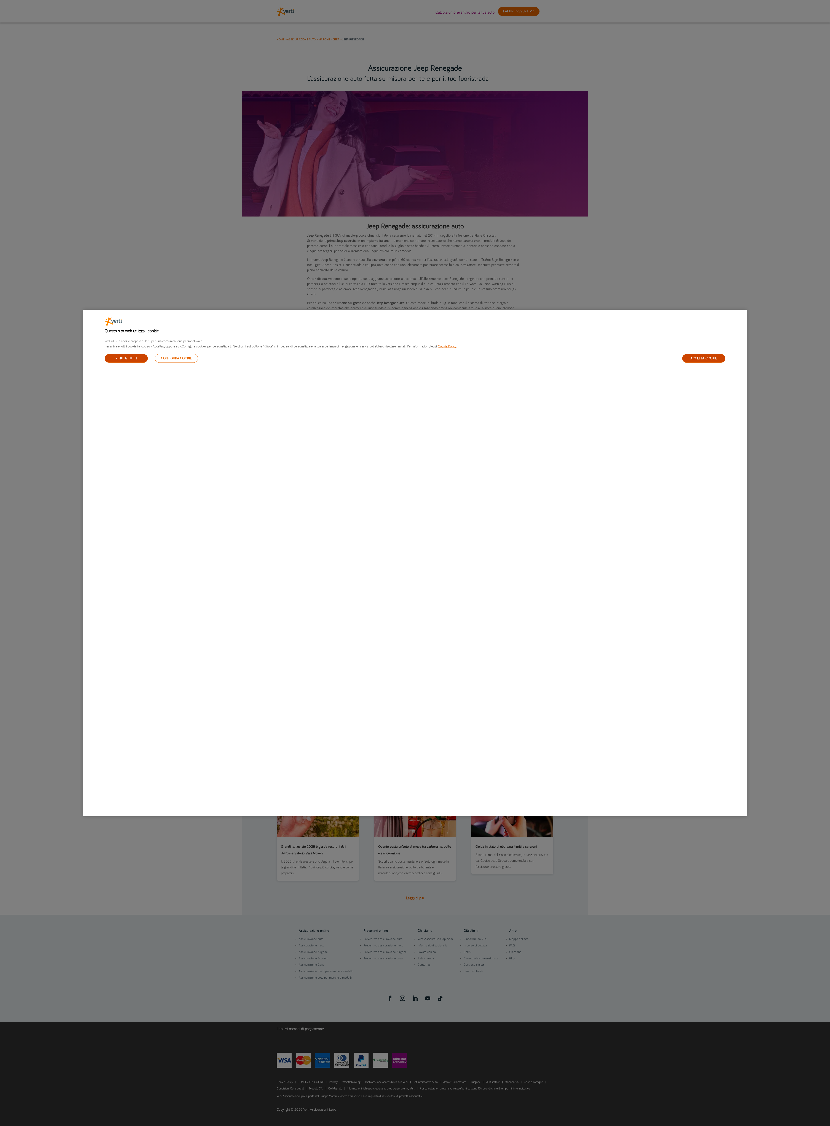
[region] (415, 563)
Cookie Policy (447, 346)
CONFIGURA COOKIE (176, 358)
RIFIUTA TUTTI (126, 358)
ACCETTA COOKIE (703, 358)
